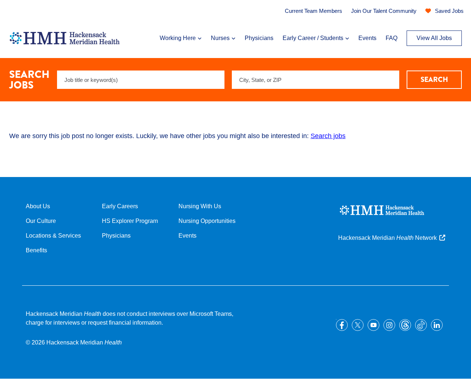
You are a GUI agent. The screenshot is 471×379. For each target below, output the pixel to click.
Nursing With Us (199, 206)
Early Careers (120, 206)
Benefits (36, 250)
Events (367, 38)
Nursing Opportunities (207, 221)
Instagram (389, 325)
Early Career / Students (313, 38)
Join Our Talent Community (384, 11)
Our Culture (41, 221)
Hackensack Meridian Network (387, 238)
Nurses (220, 38)
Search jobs (328, 136)
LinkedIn (437, 325)
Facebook (342, 325)
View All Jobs (434, 38)
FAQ (391, 38)
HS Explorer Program (130, 221)
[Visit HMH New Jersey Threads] (405, 325)
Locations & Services (53, 235)
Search (434, 79)
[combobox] (315, 80)
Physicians (259, 38)
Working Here (178, 38)
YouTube (373, 325)
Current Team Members (313, 11)
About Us (38, 206)
